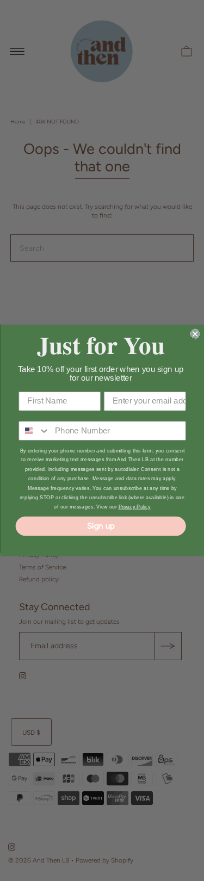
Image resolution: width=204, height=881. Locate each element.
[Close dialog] (195, 334)
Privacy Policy (134, 507)
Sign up (100, 526)
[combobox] (34, 431)
